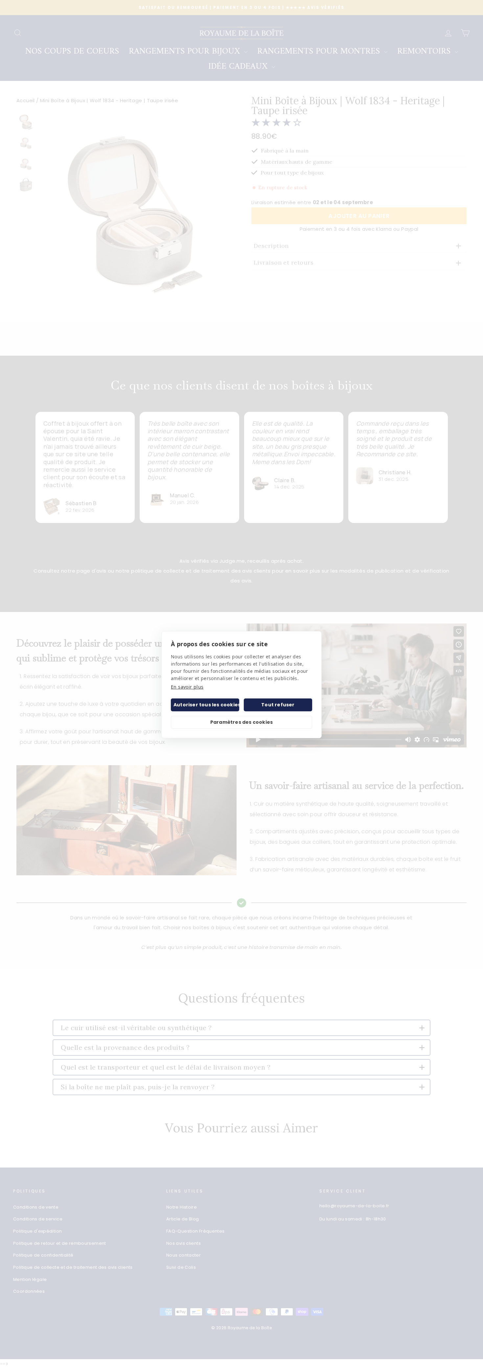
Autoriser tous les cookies (206, 704)
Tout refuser (277, 704)
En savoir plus (187, 687)
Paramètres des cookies (241, 722)
